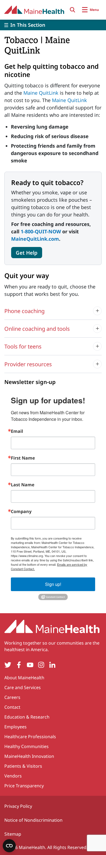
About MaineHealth (24, 678)
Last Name (22, 484)
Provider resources (28, 364)
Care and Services (22, 687)
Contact (12, 707)
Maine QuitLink (40, 93)
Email (17, 431)
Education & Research (26, 717)
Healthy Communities (26, 746)
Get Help (27, 252)
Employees (15, 727)
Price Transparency (24, 786)
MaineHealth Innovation (29, 756)
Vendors (13, 776)
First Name (23, 458)
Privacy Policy (18, 806)
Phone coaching (24, 311)
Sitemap (12, 834)
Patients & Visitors (23, 766)
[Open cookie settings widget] (9, 845)
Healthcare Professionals (30, 737)
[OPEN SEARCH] (72, 9)
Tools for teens (23, 346)
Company (21, 511)
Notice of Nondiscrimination (33, 820)
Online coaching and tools (37, 328)
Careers (12, 697)
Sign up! (53, 584)
